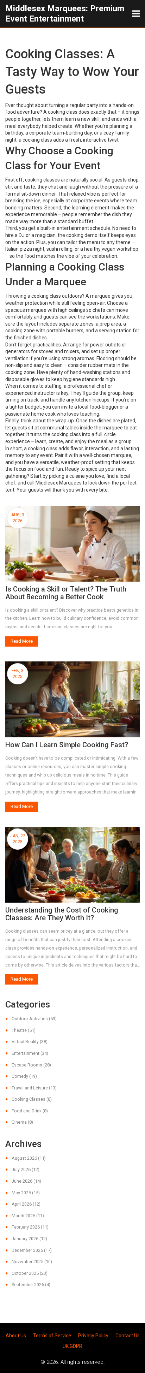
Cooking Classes (32, 1099)
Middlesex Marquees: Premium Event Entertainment (64, 14)
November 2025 (32, 1261)
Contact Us (127, 1335)
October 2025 (30, 1273)
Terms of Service (52, 1335)
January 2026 (29, 1238)
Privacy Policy (93, 1335)
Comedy (24, 1076)
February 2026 (30, 1227)
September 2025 (31, 1284)
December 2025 (32, 1250)
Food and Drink (30, 1110)
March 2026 (28, 1215)
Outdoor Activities (34, 1018)
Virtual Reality (30, 1041)
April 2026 (26, 1204)
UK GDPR (72, 1346)
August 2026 (29, 1158)
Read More (22, 641)
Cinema (22, 1122)
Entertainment (30, 1053)
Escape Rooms (31, 1065)
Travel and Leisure (34, 1087)
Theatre (24, 1030)
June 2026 (26, 1181)
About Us (16, 1335)
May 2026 (26, 1192)
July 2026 (25, 1169)
